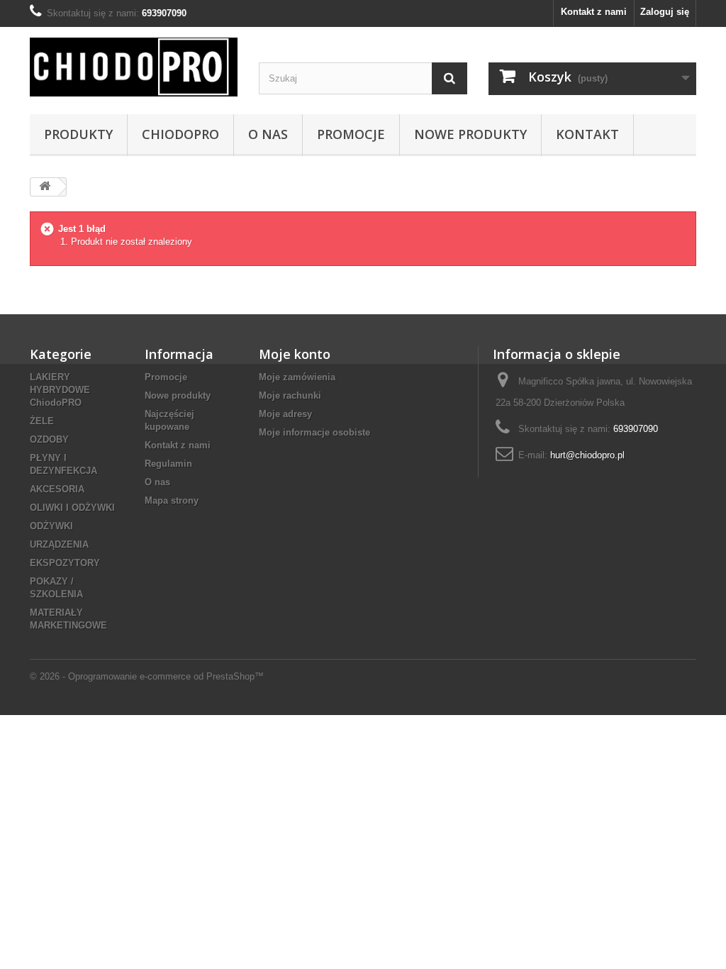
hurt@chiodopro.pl (587, 455)
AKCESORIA (57, 489)
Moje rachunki (290, 395)
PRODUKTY (78, 134)
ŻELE (42, 421)
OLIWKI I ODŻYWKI (72, 507)
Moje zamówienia (297, 377)
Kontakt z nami (594, 11)
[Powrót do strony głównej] (44, 187)
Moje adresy (285, 414)
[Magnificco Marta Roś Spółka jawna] (134, 67)
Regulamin (168, 463)
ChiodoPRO (180, 134)
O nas (268, 134)
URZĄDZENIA (59, 544)
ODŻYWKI (51, 526)
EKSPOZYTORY (65, 563)
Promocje (351, 134)
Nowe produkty (178, 395)
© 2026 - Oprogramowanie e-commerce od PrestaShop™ (147, 676)
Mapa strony (172, 500)
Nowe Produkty (470, 134)
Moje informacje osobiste (314, 432)
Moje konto (294, 353)
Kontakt (587, 134)
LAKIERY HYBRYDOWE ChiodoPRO (60, 390)
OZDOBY (49, 439)
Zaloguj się (664, 11)
